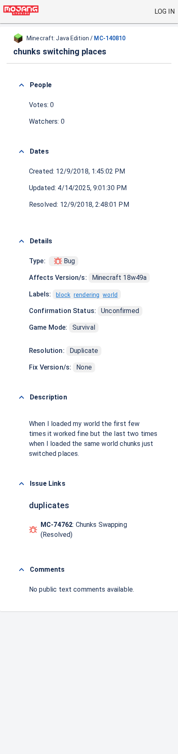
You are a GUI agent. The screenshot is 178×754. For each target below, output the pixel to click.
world (110, 294)
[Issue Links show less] (21, 483)
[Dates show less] (21, 151)
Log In (164, 11)
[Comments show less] (21, 569)
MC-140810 (109, 38)
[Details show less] (21, 241)
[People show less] (21, 85)
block (63, 294)
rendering (86, 294)
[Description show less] (21, 397)
